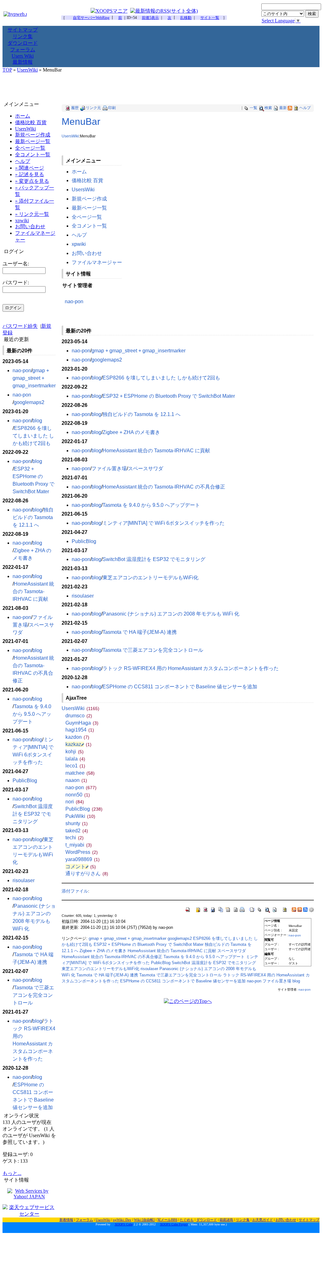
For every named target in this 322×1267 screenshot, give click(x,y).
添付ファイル (75, 891)
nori (74, 801)
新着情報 (66, 1220)
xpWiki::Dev (122, 1220)
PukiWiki (80, 816)
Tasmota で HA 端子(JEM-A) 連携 (140, 632)
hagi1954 (79, 729)
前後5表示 (150, 17)
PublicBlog (84, 541)
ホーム (79, 171)
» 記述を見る (29, 174)
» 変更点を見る (32, 181)
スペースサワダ (145, 468)
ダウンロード (23, 43)
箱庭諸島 (226, 1220)
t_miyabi (78, 845)
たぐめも (187, 1220)
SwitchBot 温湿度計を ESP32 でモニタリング (154, 559)
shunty (76, 823)
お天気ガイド (262, 1220)
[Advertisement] (161, 87)
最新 (283, 108)
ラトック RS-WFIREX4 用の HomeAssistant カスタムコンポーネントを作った (191, 668)
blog (96, 377)
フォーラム (22, 49)
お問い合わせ (87, 253)
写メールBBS (167, 1220)
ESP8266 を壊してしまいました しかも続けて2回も (161, 377)
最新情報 (23, 62)
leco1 (75, 765)
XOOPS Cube (124, 1224)
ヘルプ (305, 108)
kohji (74, 751)
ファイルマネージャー (97, 262)
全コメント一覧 (89, 226)
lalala (75, 758)
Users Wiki (23, 56)
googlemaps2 (107, 359)
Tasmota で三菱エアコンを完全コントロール (153, 650)
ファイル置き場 (109, 468)
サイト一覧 (209, 17)
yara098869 (82, 859)
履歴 (75, 108)
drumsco (78, 715)
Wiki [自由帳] (144, 1220)
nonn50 (77, 794)
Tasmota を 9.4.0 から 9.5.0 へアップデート (151, 505)
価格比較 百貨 (87, 180)
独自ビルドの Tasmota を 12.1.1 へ (141, 414)
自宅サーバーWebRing (91, 17)
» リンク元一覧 (32, 214)
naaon (76, 780)
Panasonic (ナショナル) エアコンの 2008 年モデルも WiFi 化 (171, 613)
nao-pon (74, 301)
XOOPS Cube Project (174, 1224)
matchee (80, 773)
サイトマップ (23, 29)
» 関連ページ (29, 168)
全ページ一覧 (87, 217)
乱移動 (186, 17)
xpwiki (79, 244)
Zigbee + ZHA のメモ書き (131, 432)
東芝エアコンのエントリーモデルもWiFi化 (150, 577)
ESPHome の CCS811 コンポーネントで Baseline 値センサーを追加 (180, 686)
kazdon (77, 737)
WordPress (81, 852)
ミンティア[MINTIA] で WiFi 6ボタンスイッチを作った (164, 523)
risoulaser (83, 596)
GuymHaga (81, 723)
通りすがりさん (86, 873)
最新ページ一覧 (89, 208)
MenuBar (81, 121)
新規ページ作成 (89, 198)
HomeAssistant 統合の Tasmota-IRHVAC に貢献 (156, 450)
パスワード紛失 (20, 326)
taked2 (76, 830)
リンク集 (23, 36)
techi (74, 837)
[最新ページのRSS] (290, 108)
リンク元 (93, 108)
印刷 (112, 108)
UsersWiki (27, 69)
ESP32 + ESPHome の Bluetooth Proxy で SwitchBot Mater (169, 396)
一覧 (253, 108)
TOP (7, 69)
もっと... (12, 1173)
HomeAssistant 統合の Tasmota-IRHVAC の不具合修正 (164, 486)
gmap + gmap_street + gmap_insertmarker (139, 350)
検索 (268, 108)
